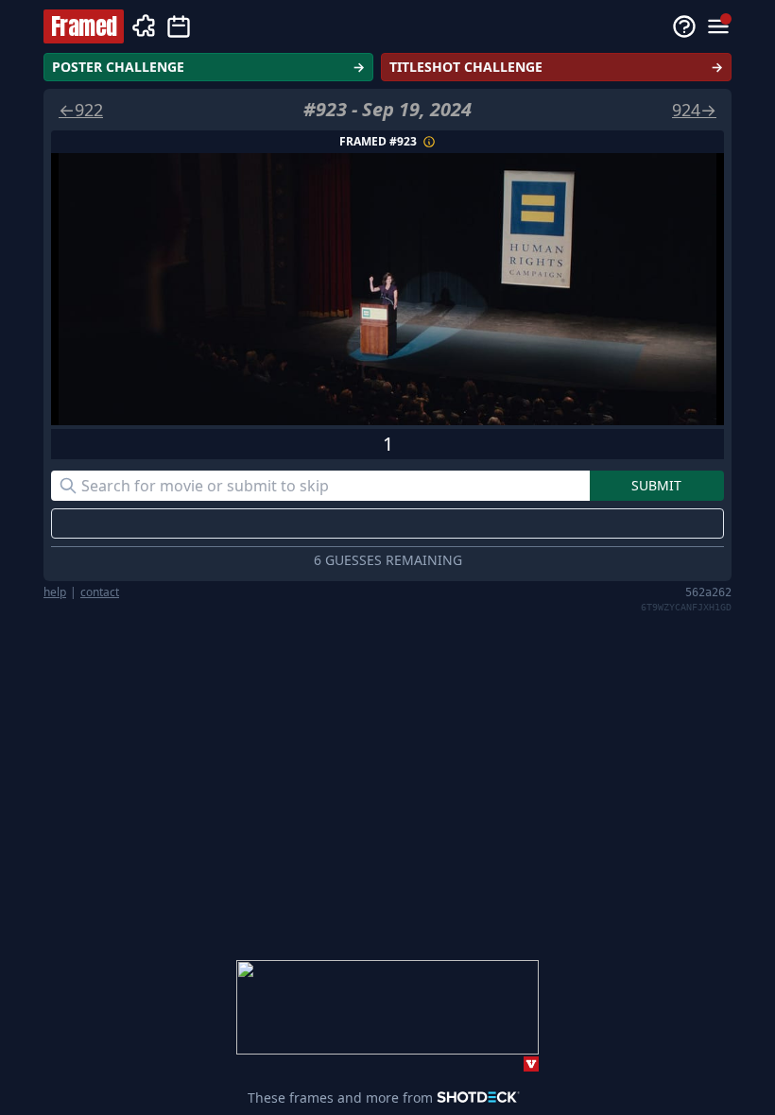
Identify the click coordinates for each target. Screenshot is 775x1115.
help (54, 592)
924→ (694, 109)
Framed (83, 26)
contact (99, 592)
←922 (81, 109)
